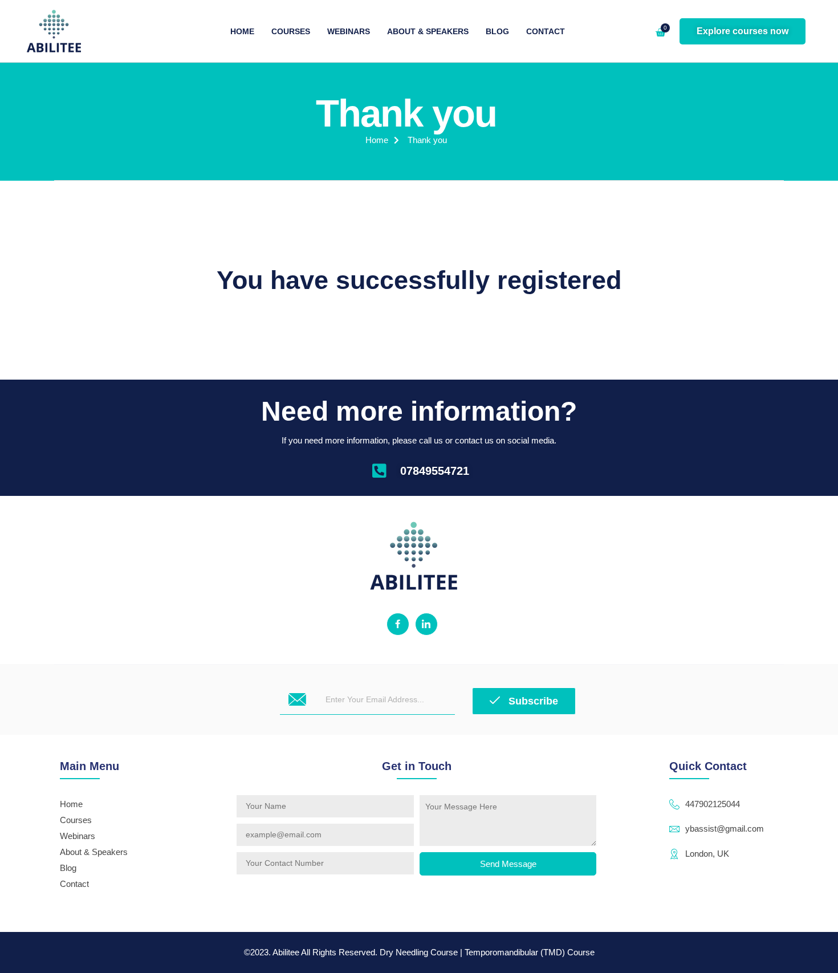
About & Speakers (428, 31)
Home (242, 31)
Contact (545, 31)
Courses (290, 31)
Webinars (348, 31)
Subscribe (532, 701)
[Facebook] (398, 624)
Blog (497, 31)
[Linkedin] (426, 624)
